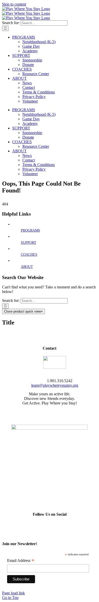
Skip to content (14, 4)
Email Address (21, 560)
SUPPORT (28, 243)
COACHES (29, 254)
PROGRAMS (30, 230)
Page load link (13, 593)
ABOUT (27, 267)
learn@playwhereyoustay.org (54, 385)
